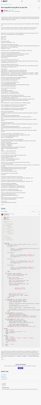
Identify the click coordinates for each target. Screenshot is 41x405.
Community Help (4, 379)
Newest (5, 211)
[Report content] (39, 8)
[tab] (3, 208)
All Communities (4, 374)
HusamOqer (6, 10)
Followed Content (4, 377)
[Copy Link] (19, 11)
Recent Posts (3, 376)
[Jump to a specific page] (39, 211)
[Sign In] (39, 1)
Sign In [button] (20, 368)
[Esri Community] (5, 1)
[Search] (37, 1)
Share (2, 204)
